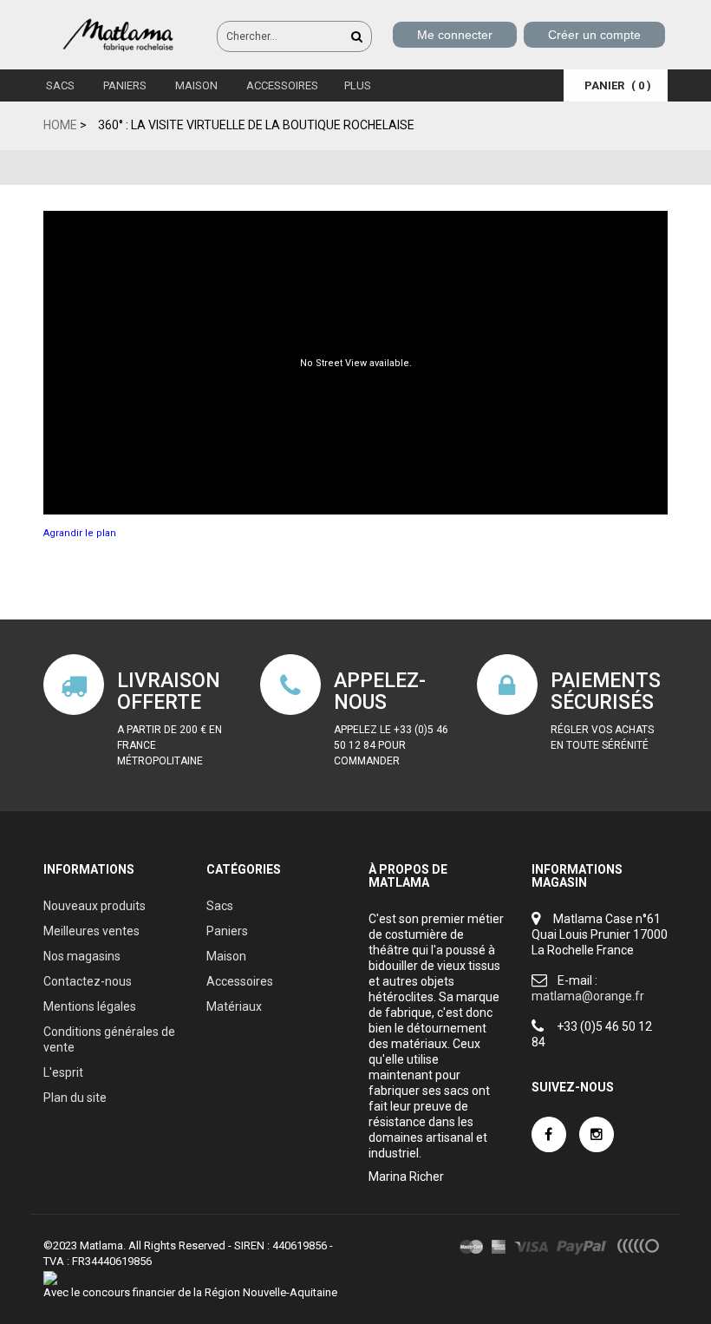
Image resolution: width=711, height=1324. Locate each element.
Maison (195, 85)
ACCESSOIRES (281, 85)
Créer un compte (594, 35)
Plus (357, 85)
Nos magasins (82, 956)
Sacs (59, 85)
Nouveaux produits (94, 906)
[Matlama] (121, 34)
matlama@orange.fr (588, 996)
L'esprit (63, 1072)
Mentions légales (89, 1006)
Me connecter (454, 35)
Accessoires (239, 981)
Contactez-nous (87, 981)
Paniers (124, 85)
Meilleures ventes (91, 931)
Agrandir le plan (79, 533)
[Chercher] (356, 36)
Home (60, 125)
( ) (617, 85)
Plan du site (75, 1097)
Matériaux (234, 1006)
